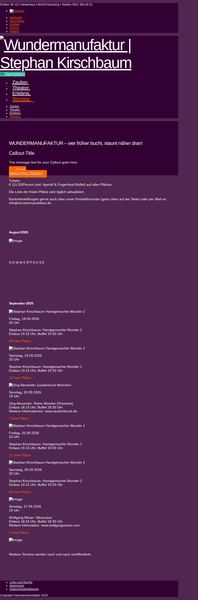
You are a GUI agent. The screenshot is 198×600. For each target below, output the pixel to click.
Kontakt (15, 24)
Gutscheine (17, 21)
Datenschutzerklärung (24, 589)
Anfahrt (14, 31)
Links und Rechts (21, 582)
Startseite (16, 17)
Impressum (17, 585)
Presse (14, 28)
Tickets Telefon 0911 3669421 (26, 171)
